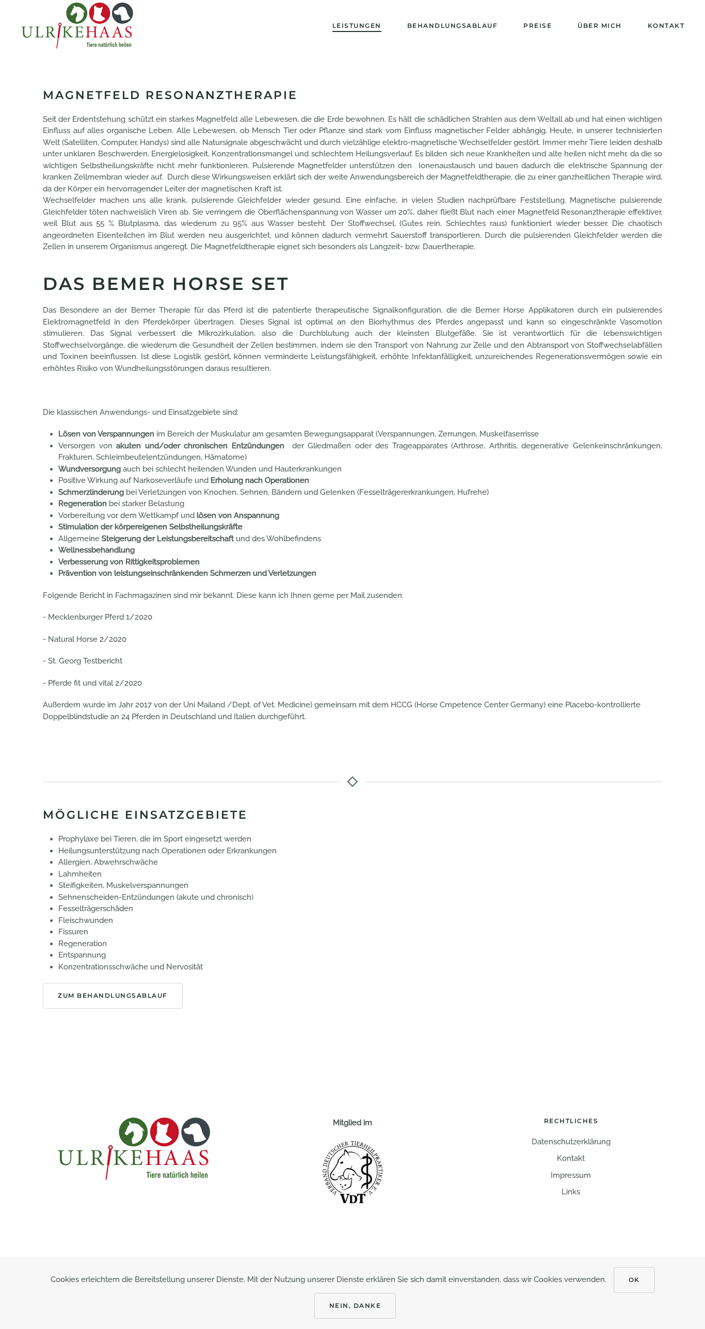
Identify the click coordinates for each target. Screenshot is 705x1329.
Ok (634, 1280)
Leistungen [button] (356, 25)
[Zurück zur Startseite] (77, 26)
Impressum (571, 1175)
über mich (600, 25)
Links (571, 1191)
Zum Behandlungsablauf (113, 995)
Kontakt (666, 25)
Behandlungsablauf (452, 25)
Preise (537, 25)
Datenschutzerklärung (571, 1141)
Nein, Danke (355, 1305)
